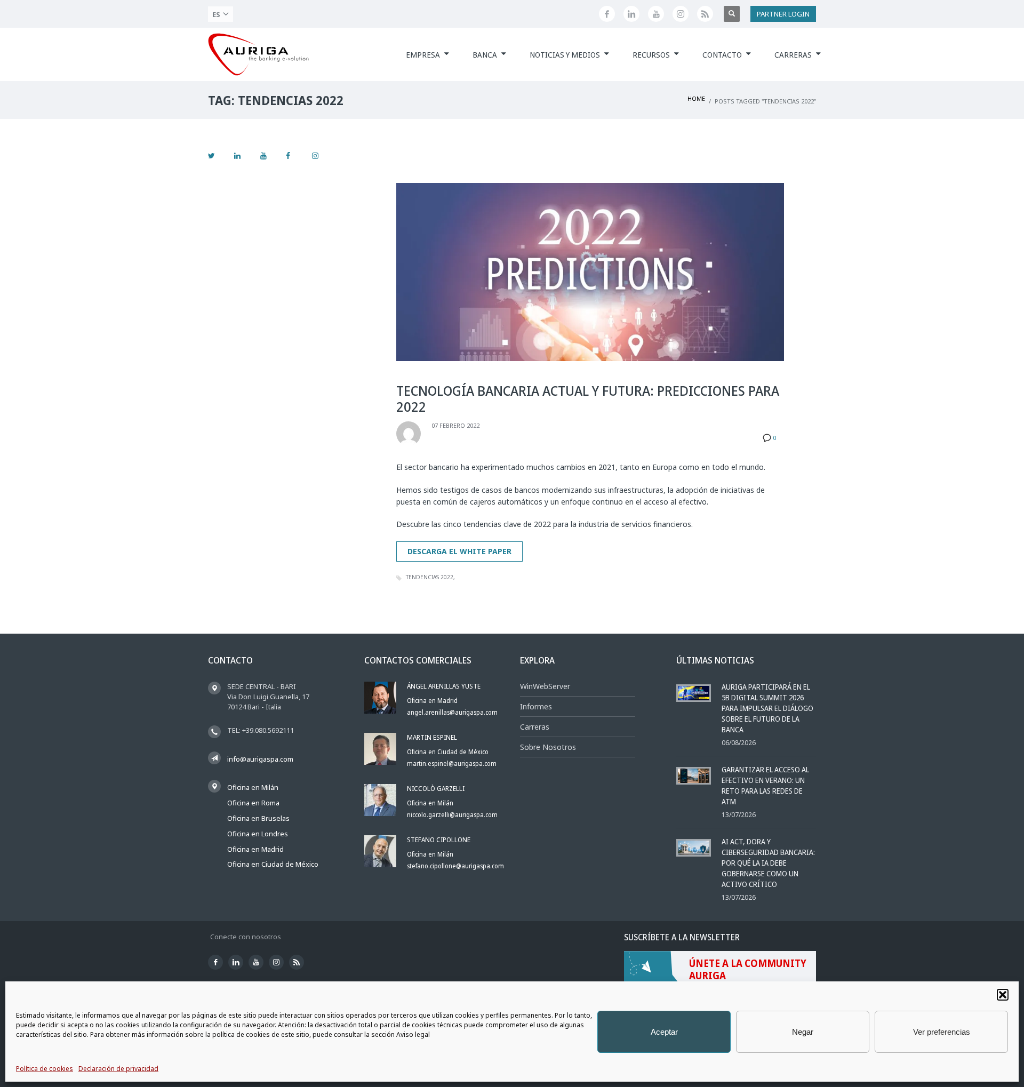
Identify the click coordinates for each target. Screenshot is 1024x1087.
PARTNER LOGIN (783, 14)
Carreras (534, 727)
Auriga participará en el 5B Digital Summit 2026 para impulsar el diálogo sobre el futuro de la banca (767, 708)
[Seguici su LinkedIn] (631, 14)
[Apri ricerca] (732, 14)
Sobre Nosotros (548, 747)
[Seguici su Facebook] (607, 14)
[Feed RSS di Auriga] (705, 14)
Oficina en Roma (253, 803)
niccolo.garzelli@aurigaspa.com (452, 814)
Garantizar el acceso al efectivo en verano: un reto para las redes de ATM (765, 785)
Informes (536, 706)
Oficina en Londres (257, 833)
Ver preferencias (941, 1031)
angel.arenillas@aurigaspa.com (452, 712)
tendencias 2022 (429, 577)
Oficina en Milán (252, 787)
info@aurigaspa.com (260, 759)
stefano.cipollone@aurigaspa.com (455, 865)
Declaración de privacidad (118, 1068)
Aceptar (664, 1031)
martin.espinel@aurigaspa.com (452, 763)
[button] (1002, 994)
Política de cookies (44, 1068)
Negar (802, 1031)
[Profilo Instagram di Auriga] (681, 14)
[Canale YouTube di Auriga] (656, 14)
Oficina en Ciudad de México (272, 864)
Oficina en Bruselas (258, 818)
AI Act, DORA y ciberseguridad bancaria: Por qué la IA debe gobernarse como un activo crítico (768, 862)
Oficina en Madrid (255, 849)
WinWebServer (545, 686)
